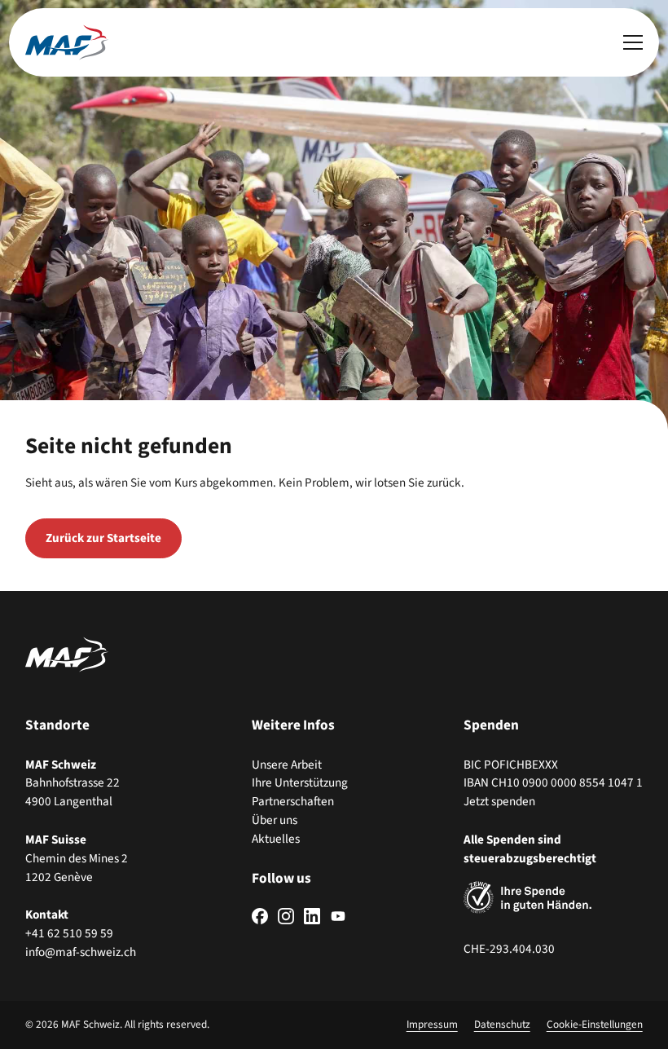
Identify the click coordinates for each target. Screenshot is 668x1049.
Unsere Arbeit (287, 765)
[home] (66, 42)
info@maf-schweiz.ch (80, 952)
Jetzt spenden (499, 801)
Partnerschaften (293, 801)
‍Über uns (274, 820)
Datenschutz (502, 1024)
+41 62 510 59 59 (69, 933)
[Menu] (633, 42)
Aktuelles (276, 839)
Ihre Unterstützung (300, 782)
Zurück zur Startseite (103, 538)
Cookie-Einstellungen (595, 1024)
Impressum (432, 1024)
